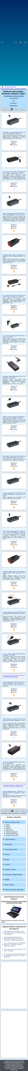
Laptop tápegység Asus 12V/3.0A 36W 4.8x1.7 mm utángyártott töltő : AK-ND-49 (14, 214)
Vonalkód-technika (10, 869)
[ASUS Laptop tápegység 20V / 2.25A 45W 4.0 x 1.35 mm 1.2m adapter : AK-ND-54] (14, 519)
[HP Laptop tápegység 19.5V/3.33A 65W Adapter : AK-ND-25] (14, 750)
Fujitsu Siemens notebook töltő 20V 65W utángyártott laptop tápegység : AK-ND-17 (14, 720)
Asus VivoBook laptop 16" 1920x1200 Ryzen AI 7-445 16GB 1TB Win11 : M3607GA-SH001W (14, 944)
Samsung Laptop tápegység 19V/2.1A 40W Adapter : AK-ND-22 (14, 377)
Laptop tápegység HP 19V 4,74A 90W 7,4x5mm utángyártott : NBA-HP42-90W (14, 682)
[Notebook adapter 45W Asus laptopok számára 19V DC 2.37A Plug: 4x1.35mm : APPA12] (14, 243)
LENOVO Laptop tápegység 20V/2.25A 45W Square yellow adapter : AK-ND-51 (14, 417)
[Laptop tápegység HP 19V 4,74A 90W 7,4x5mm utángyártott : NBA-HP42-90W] (14, 676)
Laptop (8, 825)
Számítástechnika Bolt (10, 86)
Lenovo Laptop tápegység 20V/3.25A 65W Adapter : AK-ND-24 (14, 654)
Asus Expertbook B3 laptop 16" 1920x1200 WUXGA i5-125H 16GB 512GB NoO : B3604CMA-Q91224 (13, 939)
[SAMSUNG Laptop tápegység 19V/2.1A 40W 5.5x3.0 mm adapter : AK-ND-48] (14, 120)
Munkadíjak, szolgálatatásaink (13, 874)
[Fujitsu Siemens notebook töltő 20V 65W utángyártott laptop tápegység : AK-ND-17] (14, 707)
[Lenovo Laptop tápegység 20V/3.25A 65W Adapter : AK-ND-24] (14, 642)
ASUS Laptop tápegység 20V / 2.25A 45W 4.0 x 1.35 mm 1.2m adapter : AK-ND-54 (14, 532)
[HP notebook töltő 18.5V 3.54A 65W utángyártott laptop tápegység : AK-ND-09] (14, 160)
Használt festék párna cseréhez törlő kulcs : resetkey (15, 950)
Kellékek (7, 879)
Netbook (8, 826)
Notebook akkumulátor (20, 88)
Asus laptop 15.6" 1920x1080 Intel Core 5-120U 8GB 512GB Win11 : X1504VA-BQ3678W (15, 955)
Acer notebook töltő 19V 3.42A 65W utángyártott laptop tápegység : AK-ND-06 (14, 296)
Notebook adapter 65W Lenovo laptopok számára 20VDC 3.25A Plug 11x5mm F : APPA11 (14, 573)
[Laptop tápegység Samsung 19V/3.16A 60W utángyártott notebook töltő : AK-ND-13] (14, 600)
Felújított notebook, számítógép (14, 889)
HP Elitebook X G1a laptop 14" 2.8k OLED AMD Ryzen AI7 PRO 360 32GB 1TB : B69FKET (14, 933)
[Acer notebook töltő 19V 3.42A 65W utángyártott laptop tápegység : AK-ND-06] (14, 283)
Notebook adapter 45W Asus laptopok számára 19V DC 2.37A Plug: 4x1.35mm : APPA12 (14, 256)
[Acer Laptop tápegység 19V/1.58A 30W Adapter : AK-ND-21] (14, 324)
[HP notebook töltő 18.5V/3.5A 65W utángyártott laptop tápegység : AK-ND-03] (14, 444)
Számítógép (8, 844)
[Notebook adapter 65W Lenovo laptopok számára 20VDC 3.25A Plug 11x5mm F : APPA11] (14, 559)
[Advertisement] (14, 985)
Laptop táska (9, 830)
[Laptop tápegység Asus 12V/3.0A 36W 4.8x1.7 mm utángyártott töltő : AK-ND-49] (14, 201)
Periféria (7, 854)
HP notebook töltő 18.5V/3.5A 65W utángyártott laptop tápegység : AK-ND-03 (14, 456)
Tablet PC (8, 828)
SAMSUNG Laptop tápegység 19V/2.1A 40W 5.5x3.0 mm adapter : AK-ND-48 (14, 133)
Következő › (16, 109)
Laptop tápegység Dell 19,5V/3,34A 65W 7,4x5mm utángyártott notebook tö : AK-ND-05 (14, 494)
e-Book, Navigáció (10, 839)
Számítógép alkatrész (11, 849)
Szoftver (7, 864)
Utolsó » (23, 109)
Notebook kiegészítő (11, 832)
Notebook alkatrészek (12, 833)
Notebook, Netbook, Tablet (7, 88)
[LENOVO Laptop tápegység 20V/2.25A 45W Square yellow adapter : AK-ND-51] (14, 405)
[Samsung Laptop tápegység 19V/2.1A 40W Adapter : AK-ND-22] (14, 364)
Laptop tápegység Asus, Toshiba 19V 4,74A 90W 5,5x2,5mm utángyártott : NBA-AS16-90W (14, 793)
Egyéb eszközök (9, 884)
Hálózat (7, 859)
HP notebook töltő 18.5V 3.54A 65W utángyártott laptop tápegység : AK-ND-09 (14, 172)
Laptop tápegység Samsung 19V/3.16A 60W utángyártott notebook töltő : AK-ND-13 (14, 613)
